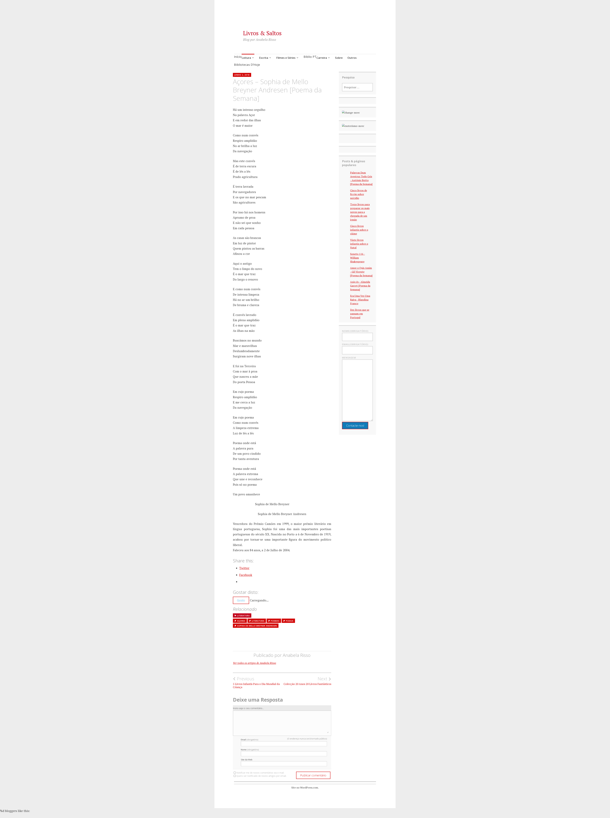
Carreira (321, 58)
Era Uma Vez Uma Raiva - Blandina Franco (360, 299)
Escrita (263, 58)
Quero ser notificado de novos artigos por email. (261, 776)
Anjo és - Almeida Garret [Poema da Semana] (360, 285)
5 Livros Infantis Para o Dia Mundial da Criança (256, 682)
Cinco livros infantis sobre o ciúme (359, 229)
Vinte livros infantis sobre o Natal (359, 243)
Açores (241, 621)
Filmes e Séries (285, 58)
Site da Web (246, 759)
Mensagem (349, 357)
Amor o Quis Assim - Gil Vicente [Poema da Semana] (361, 271)
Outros (352, 58)
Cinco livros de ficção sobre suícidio (358, 194)
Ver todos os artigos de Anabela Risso (254, 663)
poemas (275, 621)
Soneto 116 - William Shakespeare (357, 257)
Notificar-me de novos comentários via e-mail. (260, 773)
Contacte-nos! (355, 425)
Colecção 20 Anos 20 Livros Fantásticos (307, 681)
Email (249, 739)
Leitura (246, 58)
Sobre (339, 58)
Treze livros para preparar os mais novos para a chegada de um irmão (360, 212)
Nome (250, 749)
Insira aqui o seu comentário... (248, 708)
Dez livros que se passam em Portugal (359, 313)
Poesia (289, 621)
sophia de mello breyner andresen (257, 625)
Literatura (243, 615)
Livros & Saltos (262, 33)
